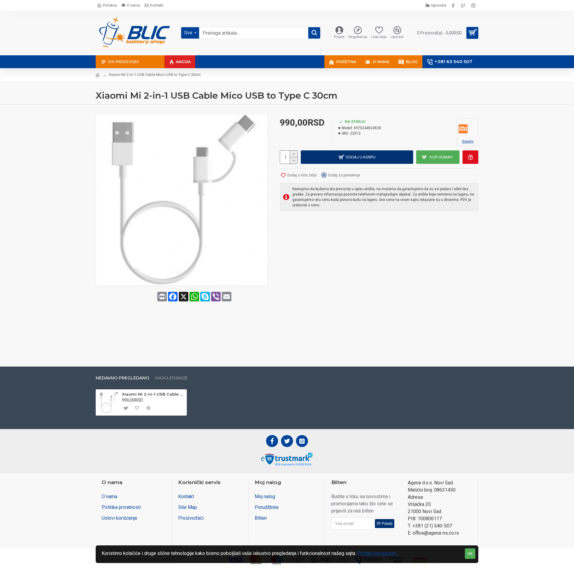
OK (470, 553)
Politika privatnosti (376, 553)
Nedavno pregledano (122, 378)
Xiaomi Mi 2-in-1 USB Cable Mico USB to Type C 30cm (153, 394)
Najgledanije (171, 378)
